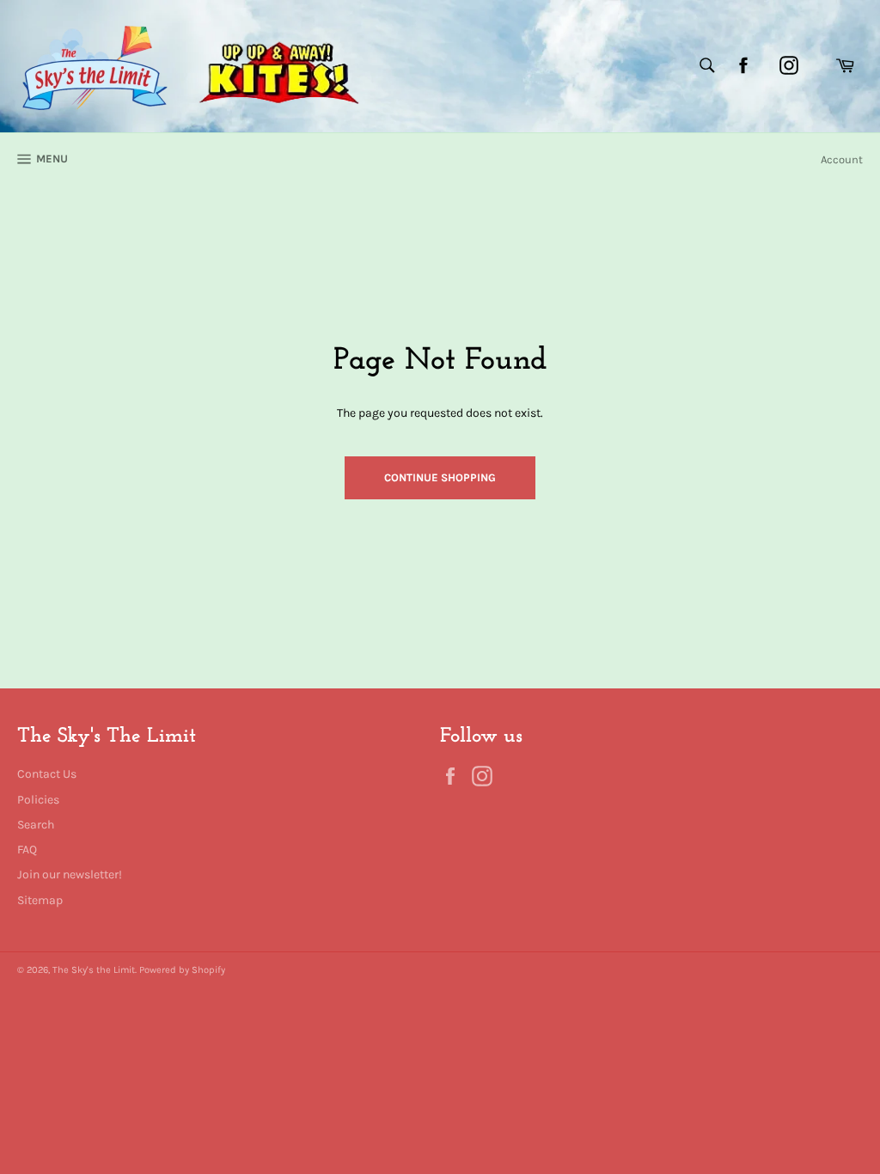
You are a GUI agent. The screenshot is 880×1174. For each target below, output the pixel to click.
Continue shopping (440, 477)
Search (35, 824)
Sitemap (40, 900)
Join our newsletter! (69, 874)
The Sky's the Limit (93, 969)
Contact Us (46, 774)
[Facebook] (743, 65)
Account (842, 159)
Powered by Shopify (182, 969)
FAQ (27, 849)
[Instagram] (789, 65)
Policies (38, 799)
